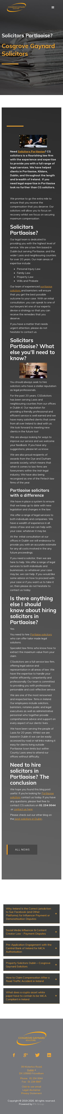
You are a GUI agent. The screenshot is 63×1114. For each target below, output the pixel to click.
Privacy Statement (31, 1093)
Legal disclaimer (31, 1089)
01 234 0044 (36, 1078)
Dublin (30, 1070)
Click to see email (31, 1086)
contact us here (23, 809)
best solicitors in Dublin (28, 818)
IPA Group (38, 1104)
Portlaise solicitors (41, 634)
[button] (53, 7)
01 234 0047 (34, 1081)
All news (22, 849)
